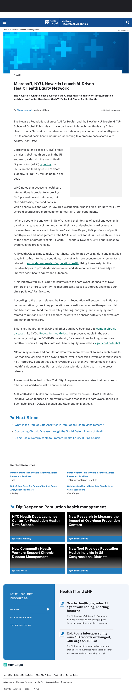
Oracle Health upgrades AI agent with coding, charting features (88, 607)
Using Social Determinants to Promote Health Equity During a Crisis (57, 438)
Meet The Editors (43, 675)
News (17, 75)
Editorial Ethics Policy (24, 675)
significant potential (107, 343)
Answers (17, 689)
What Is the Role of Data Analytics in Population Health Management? (59, 424)
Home (6, 30)
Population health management (26, 30)
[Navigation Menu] (4, 22)
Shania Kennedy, (25, 110)
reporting (46, 164)
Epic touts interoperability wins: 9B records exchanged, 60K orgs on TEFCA (89, 637)
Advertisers (8, 682)
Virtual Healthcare (20, 625)
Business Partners (24, 682)
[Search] (127, 22)
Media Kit (39, 682)
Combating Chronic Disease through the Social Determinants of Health (59, 431)
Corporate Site (52, 682)
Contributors (66, 682)
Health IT (15, 609)
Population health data (53, 333)
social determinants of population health (53, 263)
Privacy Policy (72, 675)
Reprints (7, 689)
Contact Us (59, 675)
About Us (7, 675)
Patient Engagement (21, 617)
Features (27, 689)
